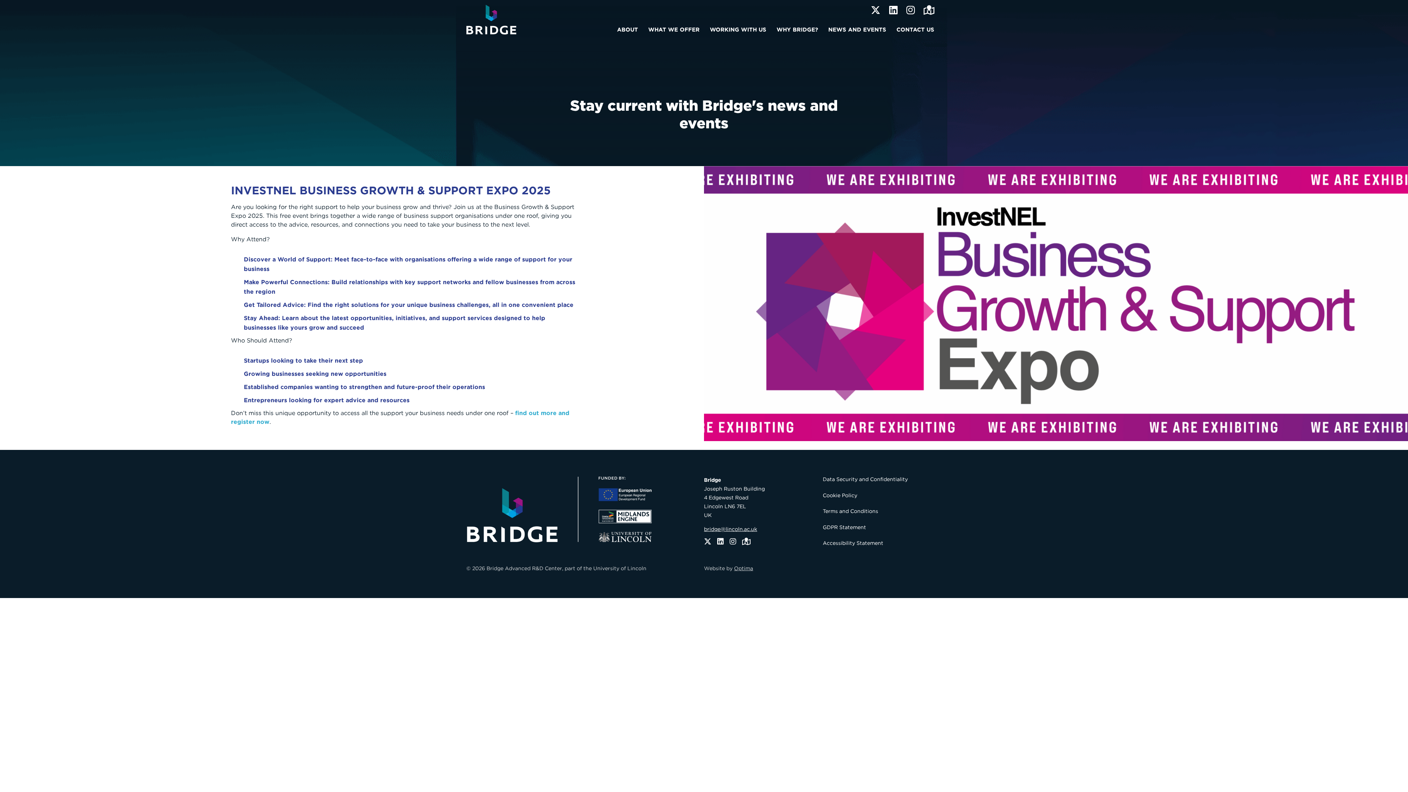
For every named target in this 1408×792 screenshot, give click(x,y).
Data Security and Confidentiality (865, 479)
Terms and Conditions (850, 511)
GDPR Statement (844, 527)
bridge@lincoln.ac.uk (730, 529)
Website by (728, 568)
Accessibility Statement (853, 543)
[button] (629, 28)
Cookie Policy (840, 495)
